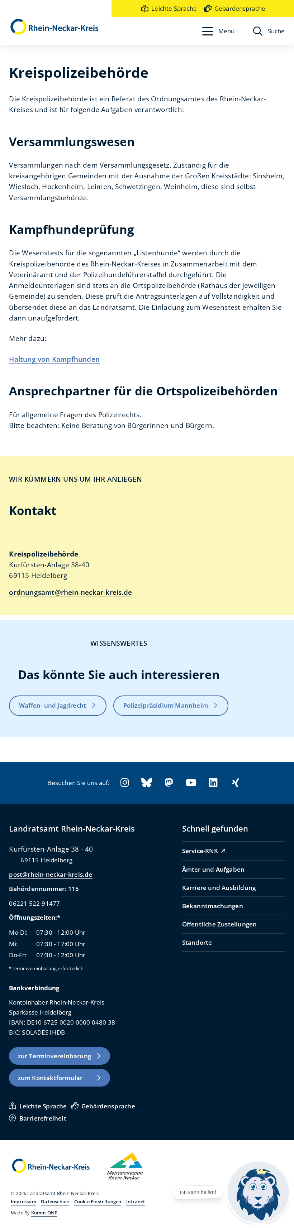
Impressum (23, 1201)
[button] (218, 31)
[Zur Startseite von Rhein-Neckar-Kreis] (54, 27)
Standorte (197, 942)
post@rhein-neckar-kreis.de (50, 874)
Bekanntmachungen (212, 905)
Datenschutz (55, 1201)
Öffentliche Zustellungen (219, 924)
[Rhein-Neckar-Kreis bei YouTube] (191, 783)
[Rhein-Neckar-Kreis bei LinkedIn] (213, 783)
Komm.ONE (44, 1212)
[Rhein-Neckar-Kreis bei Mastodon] (169, 783)
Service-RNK (200, 850)
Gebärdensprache (240, 8)
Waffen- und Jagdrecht (52, 705)
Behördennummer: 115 (44, 888)
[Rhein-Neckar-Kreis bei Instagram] (124, 783)
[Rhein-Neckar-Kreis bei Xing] (235, 783)
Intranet (135, 1201)
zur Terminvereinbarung (54, 1055)
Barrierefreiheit (42, 1118)
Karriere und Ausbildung (219, 887)
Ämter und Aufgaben (213, 869)
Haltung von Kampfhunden (54, 359)
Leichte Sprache (174, 8)
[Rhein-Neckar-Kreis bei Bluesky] (147, 783)
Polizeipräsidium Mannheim (165, 705)
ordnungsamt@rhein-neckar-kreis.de (70, 592)
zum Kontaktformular (50, 1077)
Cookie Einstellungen (98, 1201)
